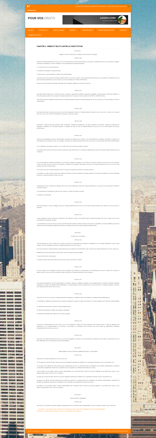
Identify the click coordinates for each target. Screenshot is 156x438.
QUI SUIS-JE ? (43, 30)
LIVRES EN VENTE (87, 30)
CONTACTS (123, 30)
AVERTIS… (73, 30)
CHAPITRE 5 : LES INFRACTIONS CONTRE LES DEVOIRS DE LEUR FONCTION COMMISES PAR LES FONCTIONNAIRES (71, 409)
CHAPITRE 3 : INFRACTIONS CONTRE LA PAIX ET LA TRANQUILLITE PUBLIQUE (59, 411)
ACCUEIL (30, 30)
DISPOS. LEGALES (59, 30)
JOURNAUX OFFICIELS (34, 35)
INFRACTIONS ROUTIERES (106, 30)
